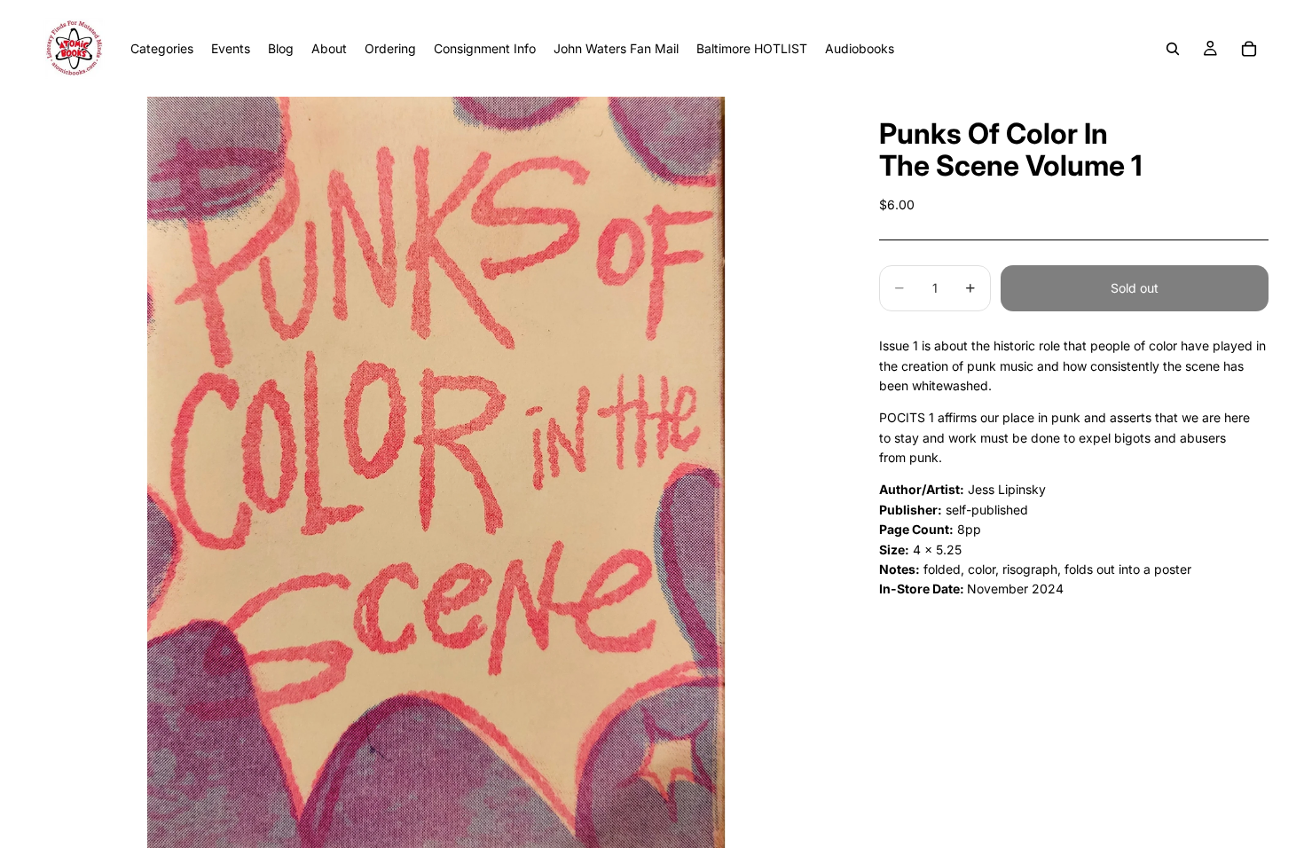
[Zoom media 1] (436, 472)
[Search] (1172, 48)
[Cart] (1249, 48)
